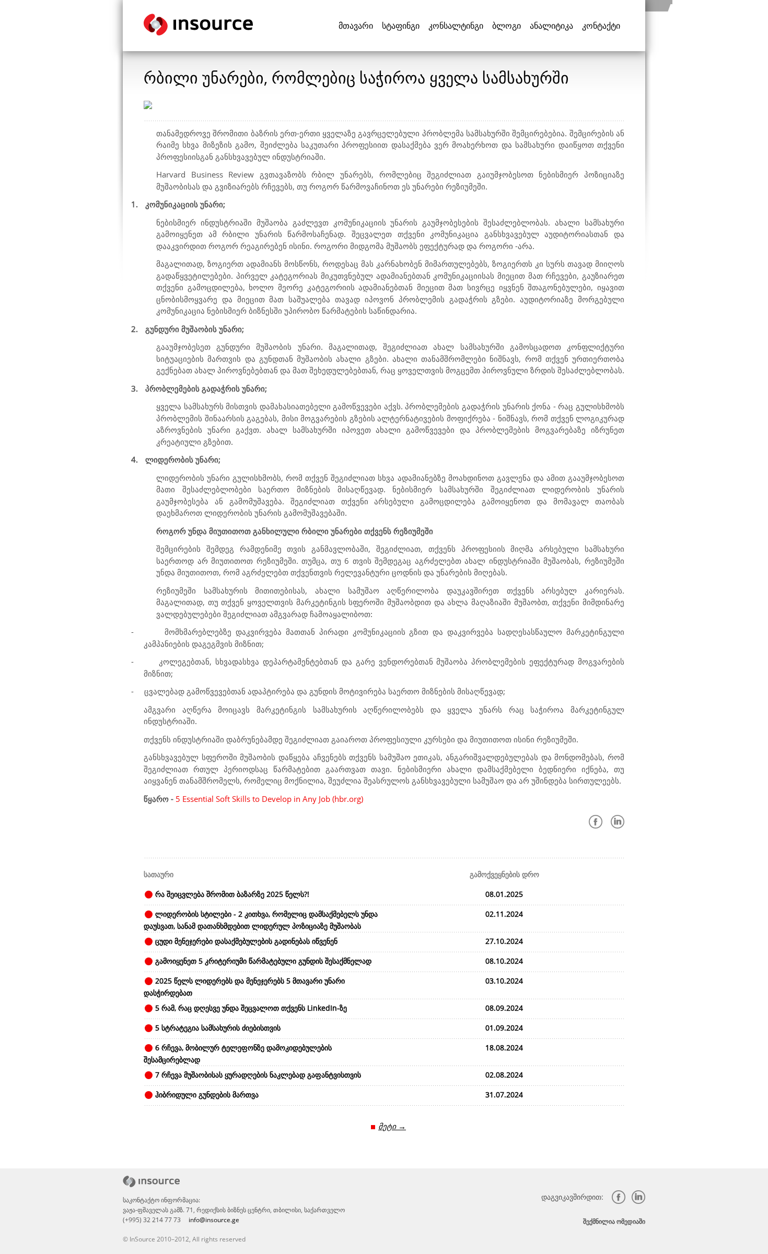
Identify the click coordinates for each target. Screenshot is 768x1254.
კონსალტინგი (455, 25)
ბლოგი (506, 25)
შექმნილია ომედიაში (614, 1221)
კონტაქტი (601, 25)
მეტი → (392, 1126)
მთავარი (356, 25)
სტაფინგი (401, 25)
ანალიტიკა (551, 25)
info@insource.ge (214, 1219)
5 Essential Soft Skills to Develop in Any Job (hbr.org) (269, 799)
